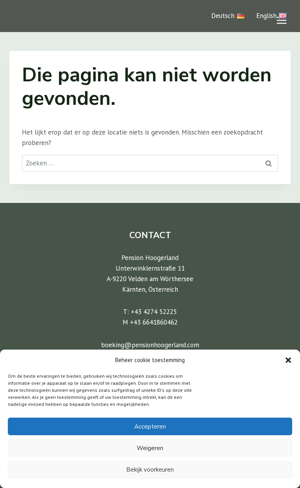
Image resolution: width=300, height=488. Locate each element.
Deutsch (222, 15)
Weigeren (150, 448)
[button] (288, 360)
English (266, 15)
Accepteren (150, 427)
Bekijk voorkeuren (150, 470)
